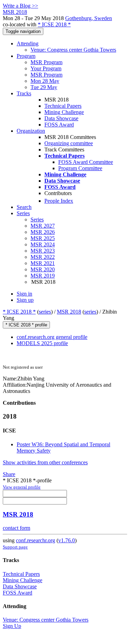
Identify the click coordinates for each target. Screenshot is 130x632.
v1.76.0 (66, 540)
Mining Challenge (64, 112)
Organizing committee (68, 143)
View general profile (22, 487)
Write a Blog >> (20, 6)
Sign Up (12, 626)
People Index (58, 201)
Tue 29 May (44, 87)
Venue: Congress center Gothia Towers (73, 50)
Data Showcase (61, 118)
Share (9, 474)
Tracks (24, 93)
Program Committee (80, 168)
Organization (31, 131)
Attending (27, 43)
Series (37, 219)
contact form (16, 528)
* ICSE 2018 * (54, 24)
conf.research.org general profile (52, 337)
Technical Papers (62, 106)
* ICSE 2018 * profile (26, 324)
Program (26, 56)
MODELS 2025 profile (42, 343)
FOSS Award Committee (85, 162)
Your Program (46, 68)
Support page (15, 547)
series (45, 312)
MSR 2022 (43, 257)
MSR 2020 (43, 269)
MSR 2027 (43, 226)
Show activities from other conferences (45, 462)
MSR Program (46, 62)
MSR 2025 (43, 238)
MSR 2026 (43, 232)
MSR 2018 (69, 312)
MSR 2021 (43, 263)
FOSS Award (59, 125)
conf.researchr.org (35, 540)
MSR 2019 (43, 276)
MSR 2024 (43, 244)
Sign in (24, 294)
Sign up (25, 300)
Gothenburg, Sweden (88, 18)
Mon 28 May (45, 81)
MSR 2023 (43, 251)
